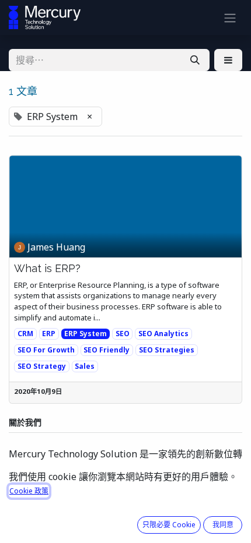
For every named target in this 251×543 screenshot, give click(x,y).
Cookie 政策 (28, 491)
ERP (48, 334)
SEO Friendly (106, 350)
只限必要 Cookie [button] (169, 525)
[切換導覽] (230, 17)
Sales (85, 366)
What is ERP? (47, 268)
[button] (228, 60)
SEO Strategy (42, 366)
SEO (123, 334)
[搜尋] (195, 60)
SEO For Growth (46, 350)
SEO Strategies (166, 350)
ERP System (85, 334)
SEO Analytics (163, 334)
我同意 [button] (222, 525)
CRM (25, 334)
